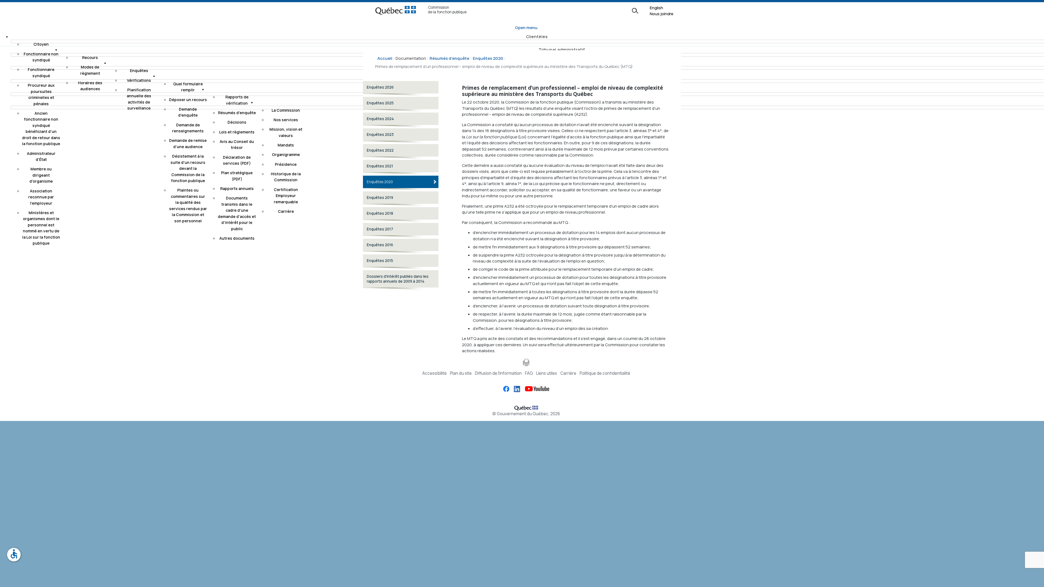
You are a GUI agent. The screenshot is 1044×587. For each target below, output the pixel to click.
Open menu (526, 27)
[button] (537, 36)
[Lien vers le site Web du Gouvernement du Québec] (526, 407)
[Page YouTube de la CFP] (535, 388)
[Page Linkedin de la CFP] (515, 388)
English (656, 8)
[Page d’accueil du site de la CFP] (395, 12)
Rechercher (636, 11)
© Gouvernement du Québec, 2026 (526, 414)
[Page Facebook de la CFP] (506, 388)
